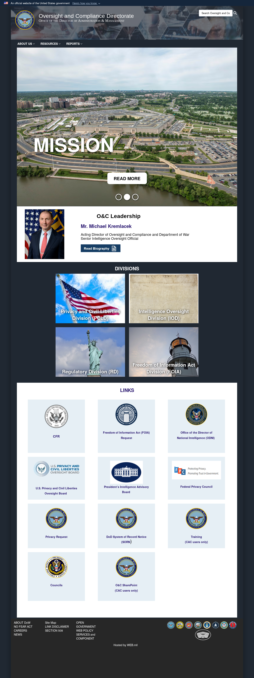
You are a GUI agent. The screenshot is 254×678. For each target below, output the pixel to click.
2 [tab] (127, 198)
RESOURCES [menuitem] (49, 44)
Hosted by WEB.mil (126, 645)
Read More (127, 178)
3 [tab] (135, 198)
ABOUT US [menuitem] (24, 44)
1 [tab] (118, 198)
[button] (86, 3)
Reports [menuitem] (73, 44)
